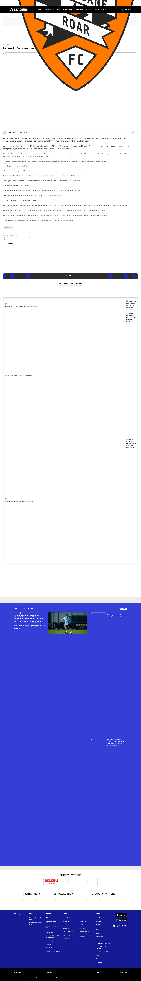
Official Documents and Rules (102, 928)
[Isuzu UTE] (51, 882)
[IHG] (70, 900)
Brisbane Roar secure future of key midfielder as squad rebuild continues (21, 306)
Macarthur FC (66, 935)
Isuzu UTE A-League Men (44, 9)
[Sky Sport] (117, 900)
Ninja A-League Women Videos (52, 921)
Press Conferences (51, 948)
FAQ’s (97, 933)
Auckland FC (66, 921)
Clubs (95, 9)
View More (123, 608)
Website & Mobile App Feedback (101, 947)
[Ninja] (70, 882)
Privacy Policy (16, 237)
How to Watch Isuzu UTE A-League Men (52, 936)
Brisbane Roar (66, 924)
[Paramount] (103, 900)
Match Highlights (50, 941)
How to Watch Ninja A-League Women (51, 931)
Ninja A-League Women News (35, 923)
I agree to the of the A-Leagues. (17, 237)
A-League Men (8, 227)
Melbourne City (66, 938)
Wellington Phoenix (84, 931)
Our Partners (99, 958)
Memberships (78, 9)
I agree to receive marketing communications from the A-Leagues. (22, 239)
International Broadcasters (53, 951)
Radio (97, 940)
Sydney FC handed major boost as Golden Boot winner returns (18, 375)
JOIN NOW (128, 9)
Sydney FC (82, 928)
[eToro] (37, 900)
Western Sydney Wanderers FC (83, 935)
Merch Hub (99, 924)
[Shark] (89, 882)
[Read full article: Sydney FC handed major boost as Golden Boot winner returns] (131, 374)
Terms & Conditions (47, 972)
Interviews (48, 944)
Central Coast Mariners (69, 931)
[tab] (63, 283)
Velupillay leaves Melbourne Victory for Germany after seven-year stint (115, 743)
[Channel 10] (89, 900)
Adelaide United (67, 918)
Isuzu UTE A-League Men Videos (52, 926)
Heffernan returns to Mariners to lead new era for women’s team (19, 501)
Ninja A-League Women (63, 9)
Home (4, 44)
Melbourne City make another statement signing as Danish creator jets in (29, 618)
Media (97, 955)
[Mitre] (56, 900)
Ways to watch (99, 936)
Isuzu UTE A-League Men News (36, 918)
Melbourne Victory (84, 918)
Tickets (48, 918)
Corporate (98, 921)
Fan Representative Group (103, 943)
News (9, 44)
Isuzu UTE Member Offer (102, 951)
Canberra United (67, 928)
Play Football (99, 962)
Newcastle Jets (83, 921)
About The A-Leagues (101, 918)
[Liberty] (23, 900)
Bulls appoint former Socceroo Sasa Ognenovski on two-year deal (116, 617)
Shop (73, 972)
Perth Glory (82, 924)
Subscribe (10, 243)
